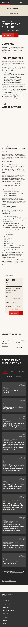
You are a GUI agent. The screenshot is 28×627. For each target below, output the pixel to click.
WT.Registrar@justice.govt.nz (10, 212)
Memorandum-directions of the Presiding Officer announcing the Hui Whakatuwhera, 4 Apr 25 (13, 255)
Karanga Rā (6, 607)
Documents (21, 371)
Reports (12, 371)
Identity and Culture (12, 13)
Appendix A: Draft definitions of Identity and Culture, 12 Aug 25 (13, 546)
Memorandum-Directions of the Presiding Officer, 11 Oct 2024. (13, 263)
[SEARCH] (26, 2)
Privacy (5, 620)
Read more (5, 346)
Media (4, 623)
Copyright (5, 617)
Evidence (9, 376)
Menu (21, 2)
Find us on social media (9, 604)
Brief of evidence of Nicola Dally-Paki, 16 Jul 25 (12, 563)
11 (7, 572)
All (5, 371)
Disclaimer (6, 614)
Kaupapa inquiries (12, 8)
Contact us (6, 601)
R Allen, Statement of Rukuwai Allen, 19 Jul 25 (13, 408)
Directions (18, 376)
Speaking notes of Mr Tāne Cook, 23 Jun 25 (13, 392)
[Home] (5, 2)
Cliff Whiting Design (8, 610)
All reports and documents (9, 581)
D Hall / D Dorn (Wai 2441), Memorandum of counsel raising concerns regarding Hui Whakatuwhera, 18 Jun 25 (13, 527)
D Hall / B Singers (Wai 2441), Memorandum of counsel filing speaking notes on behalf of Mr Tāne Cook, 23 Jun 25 (13, 506)
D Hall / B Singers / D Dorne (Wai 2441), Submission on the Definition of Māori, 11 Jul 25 (13, 425)
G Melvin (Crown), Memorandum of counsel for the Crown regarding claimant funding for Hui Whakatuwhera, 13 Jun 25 (13, 467)
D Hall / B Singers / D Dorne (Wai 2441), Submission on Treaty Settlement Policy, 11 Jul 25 (13, 486)
